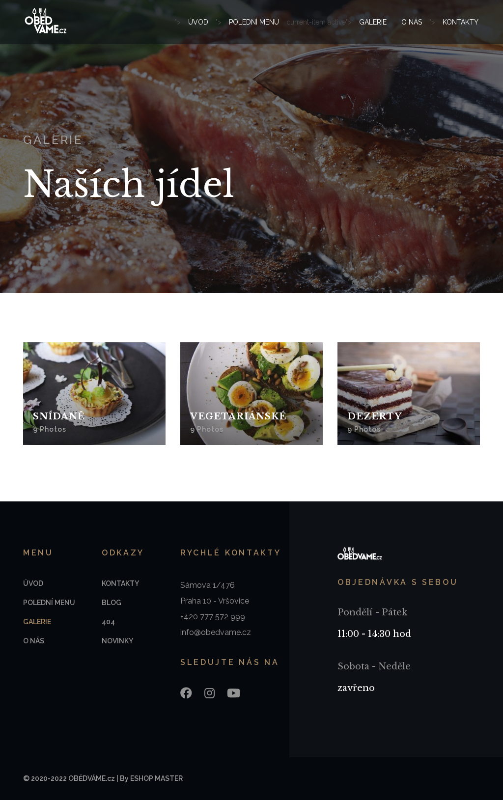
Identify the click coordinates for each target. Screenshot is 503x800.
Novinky (117, 641)
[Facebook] (186, 693)
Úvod (198, 22)
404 (108, 622)
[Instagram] (209, 693)
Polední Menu (254, 22)
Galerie (373, 22)
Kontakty (460, 22)
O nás (411, 22)
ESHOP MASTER (156, 778)
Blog (111, 603)
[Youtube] (233, 693)
